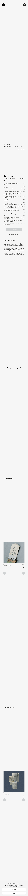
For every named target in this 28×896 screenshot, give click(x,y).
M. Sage (7, 144)
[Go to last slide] (4, 573)
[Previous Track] (5, 176)
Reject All (14, 893)
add (23, 564)
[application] (14, 178)
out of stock (14, 229)
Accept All (14, 889)
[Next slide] (23, 573)
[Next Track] (12, 176)
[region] (14, 888)
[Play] (10, 176)
